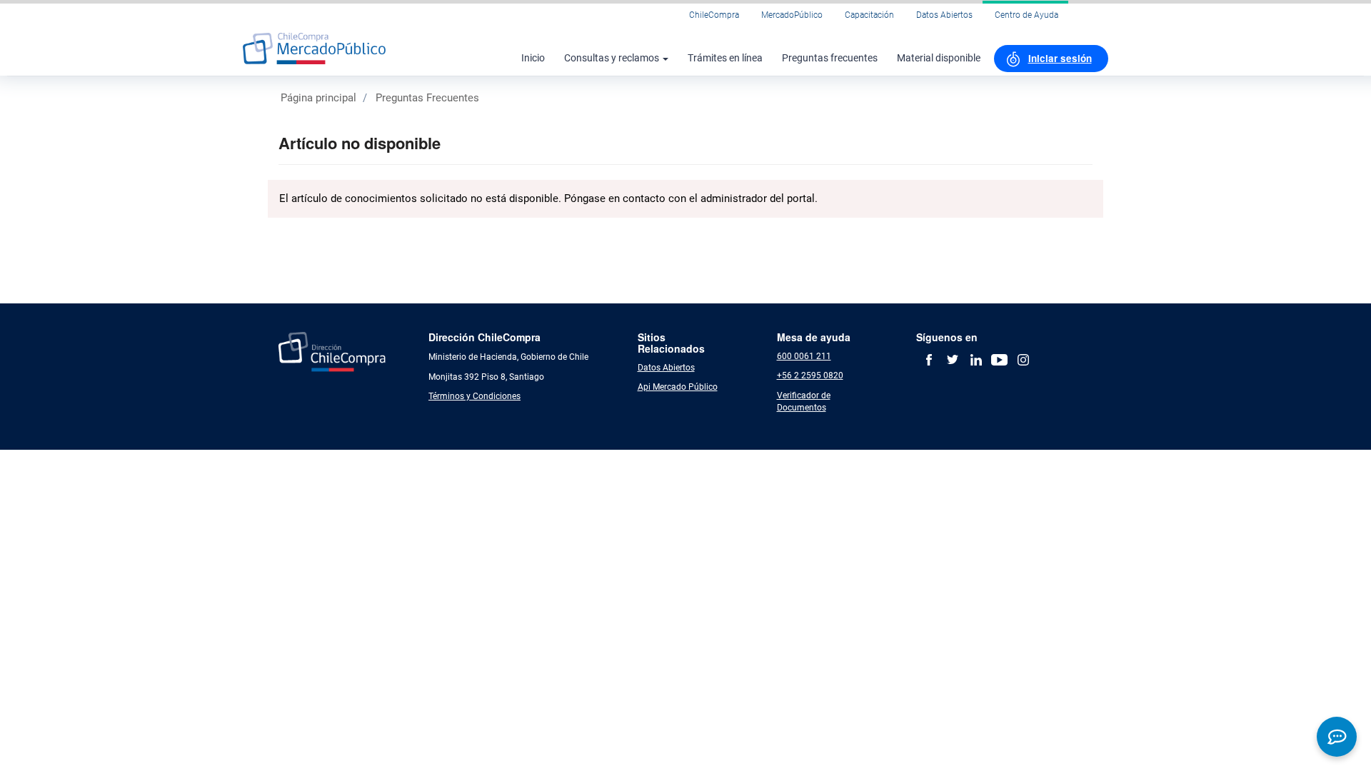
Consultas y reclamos (612, 58)
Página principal (318, 97)
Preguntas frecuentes (830, 58)
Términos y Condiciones (474, 396)
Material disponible (938, 58)
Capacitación (869, 15)
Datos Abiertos (944, 15)
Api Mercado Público (678, 387)
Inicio (533, 58)
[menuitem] (1051, 58)
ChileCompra (714, 15)
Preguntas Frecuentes (427, 97)
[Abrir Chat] (1337, 737)
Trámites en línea (725, 58)
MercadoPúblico (792, 15)
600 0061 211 (804, 356)
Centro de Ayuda (1026, 15)
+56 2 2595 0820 (810, 376)
